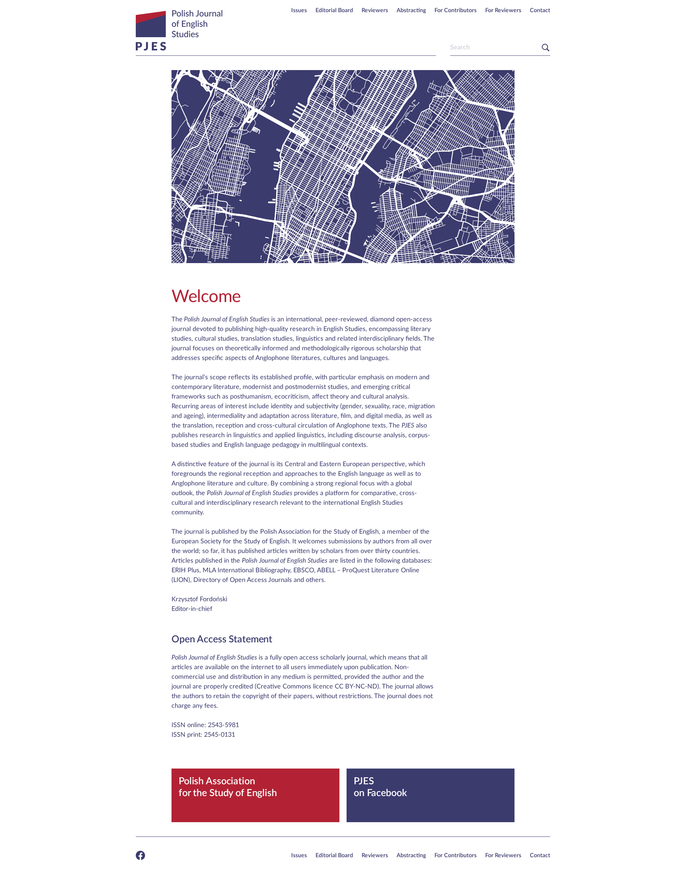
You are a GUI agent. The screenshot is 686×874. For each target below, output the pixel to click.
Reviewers (375, 10)
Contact (540, 10)
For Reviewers (503, 10)
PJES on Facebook (380, 787)
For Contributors (455, 10)
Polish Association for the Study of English (228, 787)
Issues (299, 10)
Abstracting (411, 10)
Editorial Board (334, 10)
